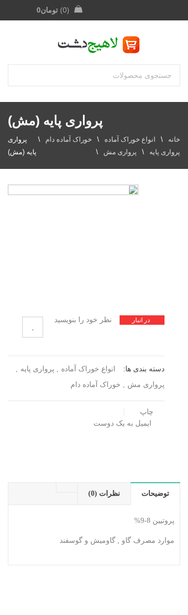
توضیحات (155, 493)
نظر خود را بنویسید (83, 320)
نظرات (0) (104, 493)
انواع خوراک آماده (130, 139)
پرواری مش (120, 152)
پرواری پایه (164, 152)
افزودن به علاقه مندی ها (32, 327)
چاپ (147, 412)
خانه (174, 139)
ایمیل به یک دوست (123, 423)
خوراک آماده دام (68, 139)
